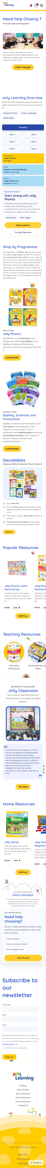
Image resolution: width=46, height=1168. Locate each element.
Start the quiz (23, 958)
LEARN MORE (12, 357)
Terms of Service (23, 1159)
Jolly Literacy (23, 1089)
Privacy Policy (23, 1154)
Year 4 (34, 142)
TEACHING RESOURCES (14, 667)
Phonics (23, 1085)
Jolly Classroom (23, 1093)
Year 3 (12, 142)
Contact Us (23, 1105)
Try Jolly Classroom (23, 232)
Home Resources (23, 1101)
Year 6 (34, 149)
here (13, 901)
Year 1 (12, 134)
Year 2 (34, 134)
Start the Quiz (23, 67)
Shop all (23, 616)
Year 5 (12, 149)
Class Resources (23, 1097)
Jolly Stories (11, 842)
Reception (23, 127)
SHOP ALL (9, 532)
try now (23, 787)
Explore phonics (23, 225)
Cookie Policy (23, 1163)
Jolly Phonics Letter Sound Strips (16, 587)
